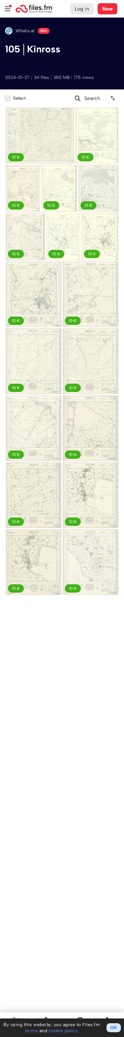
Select (19, 98)
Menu (7, 9)
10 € (16, 254)
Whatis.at (25, 31)
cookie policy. (64, 1030)
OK (113, 1027)
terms (31, 1030)
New (107, 9)
